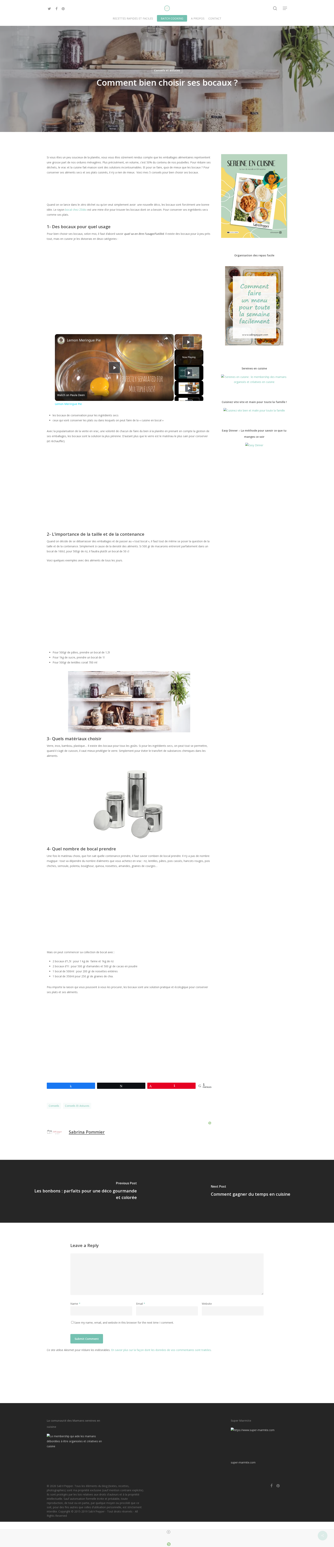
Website (207, 1303)
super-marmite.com (243, 1462)
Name (75, 1303)
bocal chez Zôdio (76, 209)
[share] (166, 338)
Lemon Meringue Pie (84, 340)
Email (140, 1303)
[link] (61, 340)
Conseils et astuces (167, 70)
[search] (275, 8)
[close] (168, 1532)
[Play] (189, 373)
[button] (285, 8)
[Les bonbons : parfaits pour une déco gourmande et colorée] (83, 1191)
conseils (54, 1106)
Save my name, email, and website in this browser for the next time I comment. (124, 1322)
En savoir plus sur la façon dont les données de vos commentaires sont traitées (161, 1350)
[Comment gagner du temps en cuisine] (250, 1191)
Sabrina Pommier (87, 1132)
